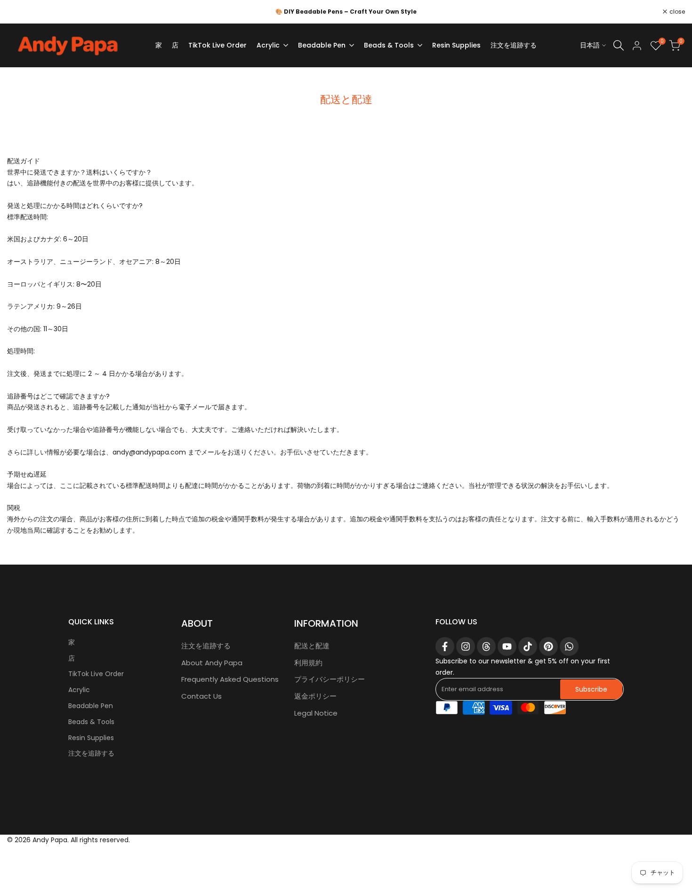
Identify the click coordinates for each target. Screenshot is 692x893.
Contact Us (201, 696)
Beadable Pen (90, 705)
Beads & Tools (91, 721)
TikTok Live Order (96, 673)
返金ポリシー (315, 696)
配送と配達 (312, 646)
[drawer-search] (618, 45)
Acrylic (79, 689)
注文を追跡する (91, 753)
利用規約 (308, 663)
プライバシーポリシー (329, 679)
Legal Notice (316, 713)
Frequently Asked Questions (230, 679)
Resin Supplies (91, 737)
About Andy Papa (211, 663)
